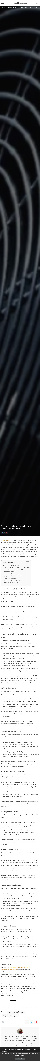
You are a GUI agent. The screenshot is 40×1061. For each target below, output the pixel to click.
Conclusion (7, 584)
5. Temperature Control (11, 576)
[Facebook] (2, 533)
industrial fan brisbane (16, 1012)
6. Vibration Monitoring (11, 578)
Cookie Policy (21, 1055)
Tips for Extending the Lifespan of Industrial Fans (16, 567)
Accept (20, 1058)
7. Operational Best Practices (13, 580)
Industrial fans (5, 540)
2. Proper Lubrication (11, 571)
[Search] (37, 3)
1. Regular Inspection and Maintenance (15, 569)
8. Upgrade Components (12, 582)
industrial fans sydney (10, 1015)
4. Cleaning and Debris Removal (13, 575)
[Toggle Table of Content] (27, 563)
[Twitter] (4, 533)
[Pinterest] (7, 533)
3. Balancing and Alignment (12, 573)
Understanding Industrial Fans (11, 565)
